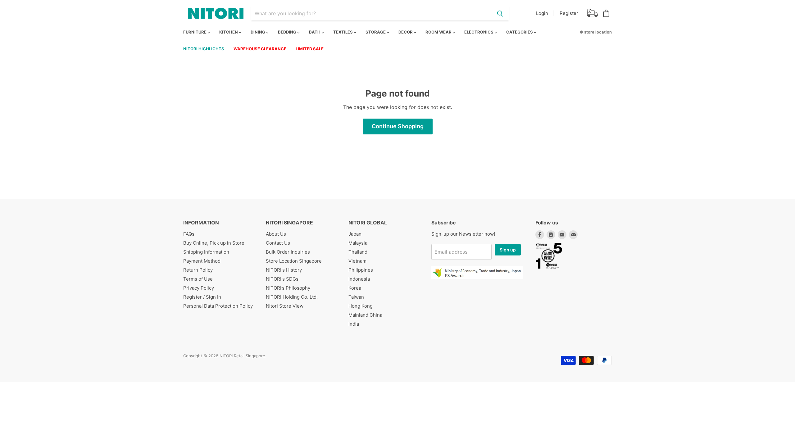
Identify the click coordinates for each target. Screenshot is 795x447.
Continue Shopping (398, 126)
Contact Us (278, 243)
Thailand (357, 252)
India (353, 324)
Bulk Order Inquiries (288, 252)
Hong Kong (360, 306)
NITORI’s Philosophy (288, 288)
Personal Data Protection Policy (218, 306)
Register (569, 13)
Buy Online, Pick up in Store (213, 243)
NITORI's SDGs (282, 279)
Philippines (360, 270)
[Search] (500, 13)
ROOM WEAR (438, 31)
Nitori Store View (284, 306)
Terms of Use (198, 279)
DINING (258, 31)
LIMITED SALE (310, 48)
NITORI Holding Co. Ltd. (292, 297)
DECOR (406, 31)
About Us (276, 234)
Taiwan (356, 297)
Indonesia (359, 279)
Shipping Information (206, 252)
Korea (354, 288)
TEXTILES (343, 31)
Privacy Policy (198, 288)
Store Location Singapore (294, 261)
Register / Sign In (202, 297)
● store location (595, 31)
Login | (545, 13)
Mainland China (365, 315)
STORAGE (376, 31)
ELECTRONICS (479, 31)
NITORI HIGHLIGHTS (203, 48)
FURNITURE (195, 31)
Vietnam (357, 261)
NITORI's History (284, 270)
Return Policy (198, 270)
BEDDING (287, 31)
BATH (315, 31)
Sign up (508, 249)
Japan (354, 234)
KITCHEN (229, 31)
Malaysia (357, 243)
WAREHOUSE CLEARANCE (260, 48)
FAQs (188, 234)
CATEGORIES (520, 31)
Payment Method (201, 261)
